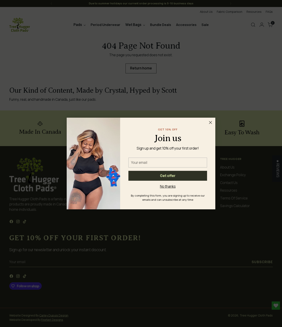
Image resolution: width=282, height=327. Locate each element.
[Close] (210, 122)
